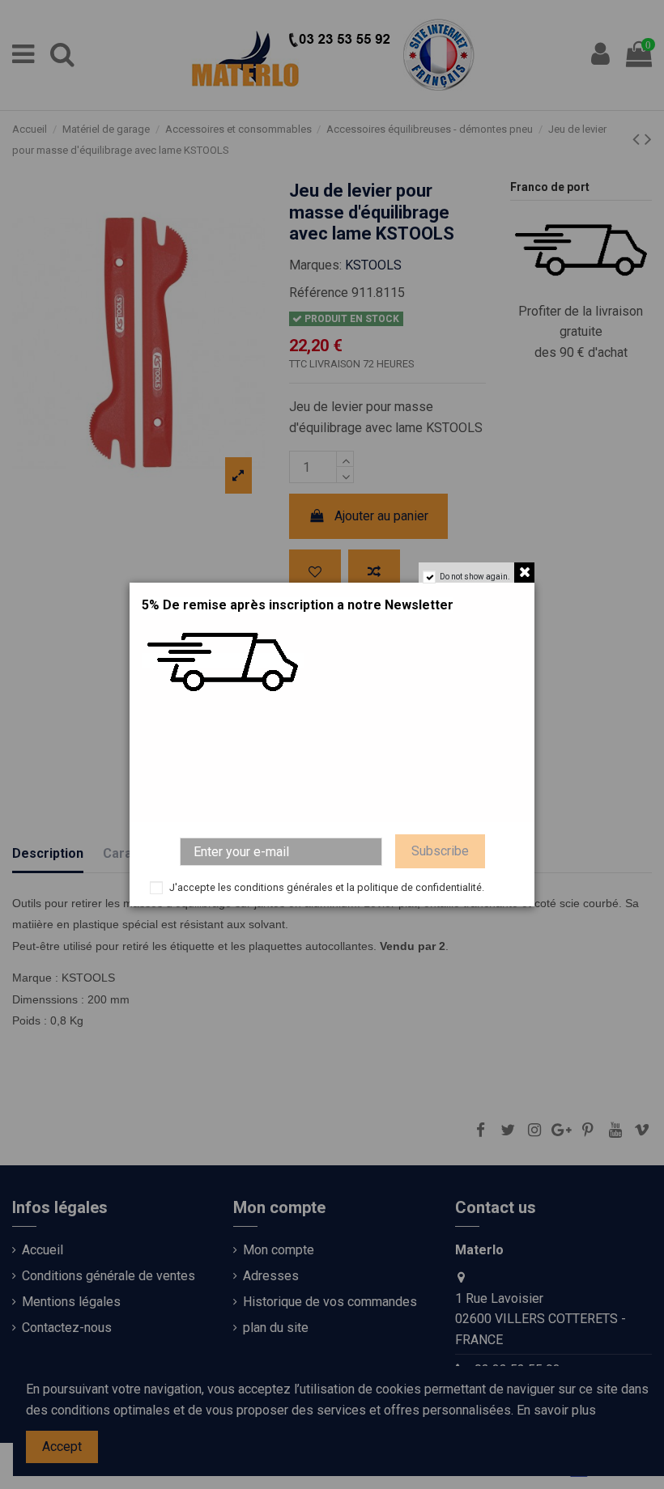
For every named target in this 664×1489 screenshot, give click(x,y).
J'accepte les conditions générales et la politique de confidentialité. (326, 887)
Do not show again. (475, 576)
